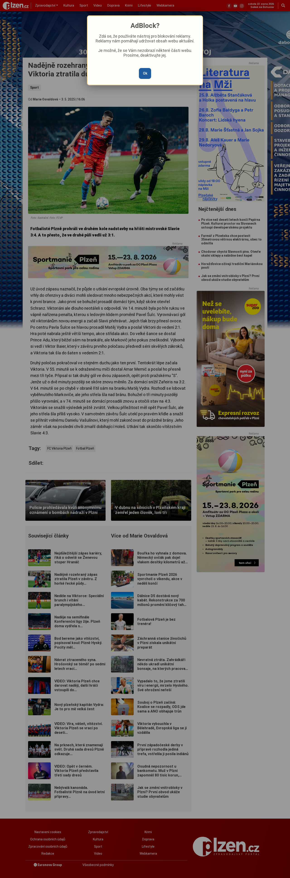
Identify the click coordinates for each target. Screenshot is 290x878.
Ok (145, 73)
